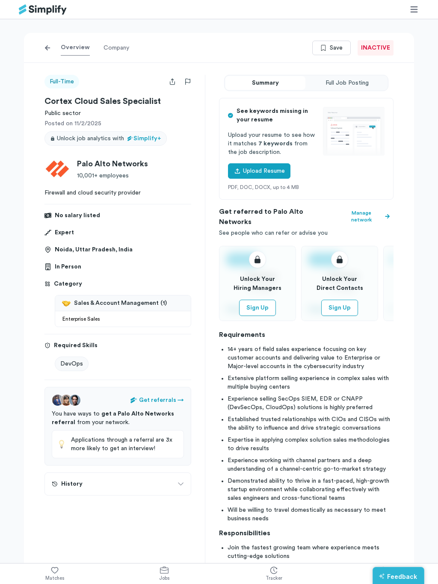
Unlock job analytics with (109, 139)
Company (116, 48)
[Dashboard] (42, 9)
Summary (265, 83)
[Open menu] (414, 9)
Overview (75, 47)
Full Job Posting (347, 83)
